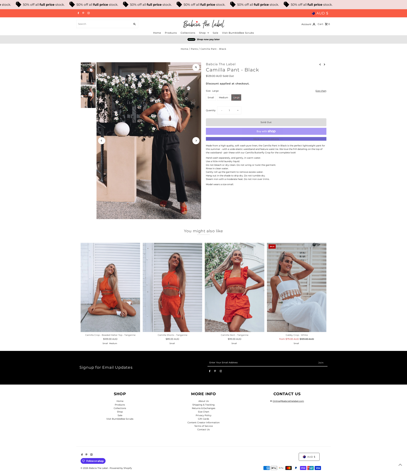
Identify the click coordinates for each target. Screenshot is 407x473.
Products (171, 32)
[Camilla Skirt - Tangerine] (234, 287)
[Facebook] (78, 13)
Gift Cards (203, 418)
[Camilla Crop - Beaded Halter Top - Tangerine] (110, 287)
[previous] (320, 64)
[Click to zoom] (196, 67)
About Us (203, 401)
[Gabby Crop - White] (297, 287)
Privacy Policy (203, 415)
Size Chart (203, 411)
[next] (324, 64)
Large (236, 97)
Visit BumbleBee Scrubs (238, 32)
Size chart (320, 91)
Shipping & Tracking (203, 404)
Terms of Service (203, 426)
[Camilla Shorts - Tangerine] (172, 287)
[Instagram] (88, 13)
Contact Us (203, 429)
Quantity (211, 110)
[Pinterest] (83, 13)
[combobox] (103, 24)
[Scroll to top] (400, 464)
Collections (188, 32)
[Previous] (101, 140)
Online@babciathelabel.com (288, 401)
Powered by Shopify (121, 468)
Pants (194, 48)
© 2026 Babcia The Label (94, 468)
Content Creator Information (203, 422)
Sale (215, 32)
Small (211, 97)
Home (157, 32)
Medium (223, 97)
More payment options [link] (266, 138)
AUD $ (322, 13)
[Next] (196, 140)
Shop (202, 32)
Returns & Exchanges (203, 408)
